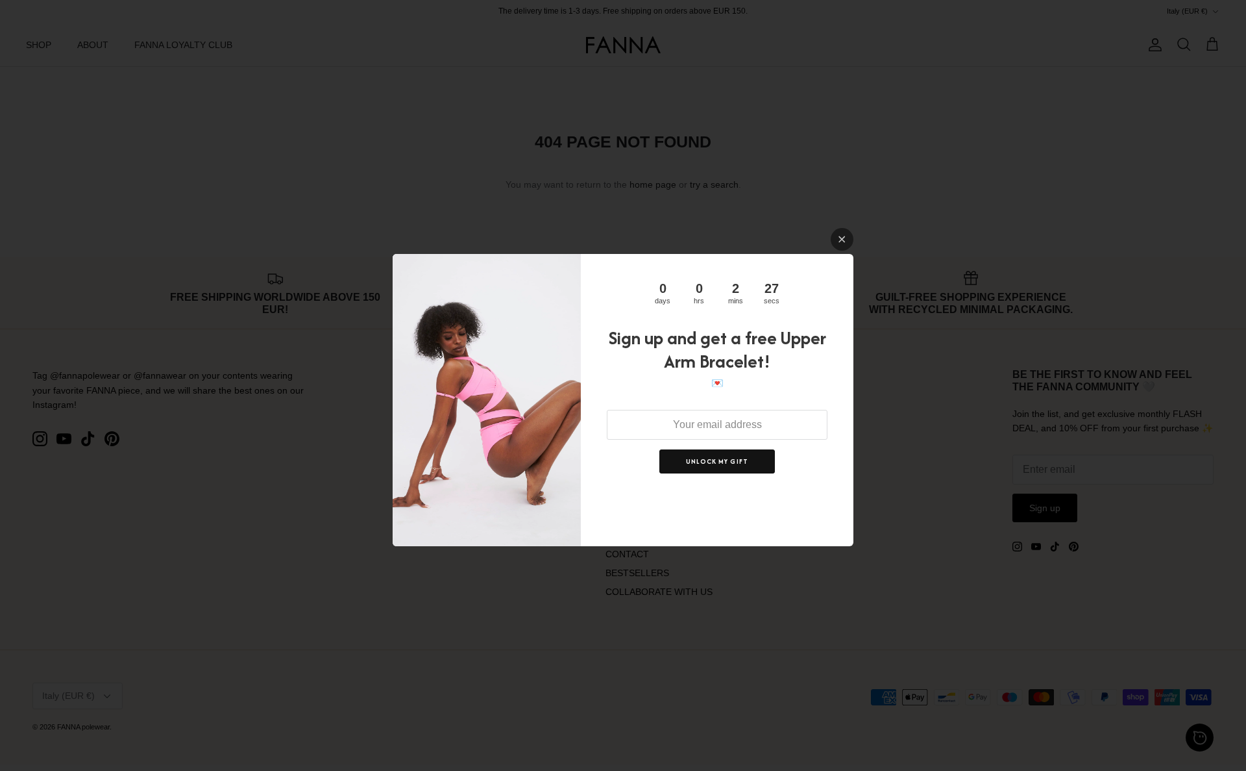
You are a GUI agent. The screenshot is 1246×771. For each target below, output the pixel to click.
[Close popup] (842, 239)
